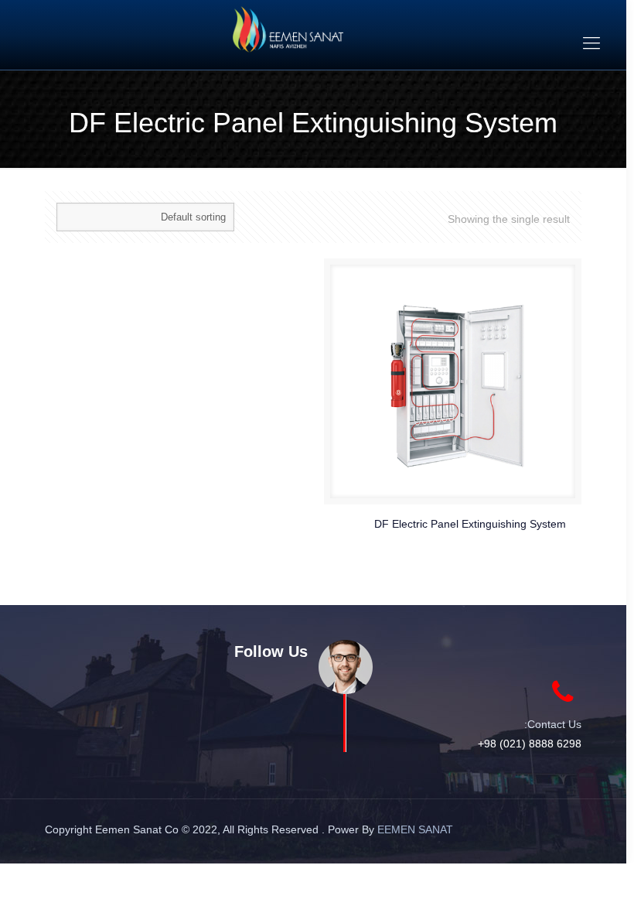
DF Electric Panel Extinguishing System (470, 524)
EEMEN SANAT (415, 829)
